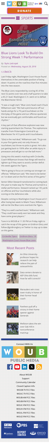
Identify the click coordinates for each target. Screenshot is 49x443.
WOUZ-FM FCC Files (26, 416)
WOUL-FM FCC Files (26, 412)
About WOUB (26, 374)
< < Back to (6, 71)
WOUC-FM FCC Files (26, 405)
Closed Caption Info (26, 386)
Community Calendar (26, 382)
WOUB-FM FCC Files (26, 401)
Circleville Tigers (9, 236)
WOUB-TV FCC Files (26, 389)
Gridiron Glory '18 (28, 236)
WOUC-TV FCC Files (26, 393)
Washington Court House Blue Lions (19, 240)
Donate (24, 11)
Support (25, 378)
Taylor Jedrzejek (11, 63)
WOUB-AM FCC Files (25, 397)
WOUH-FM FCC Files (25, 409)
